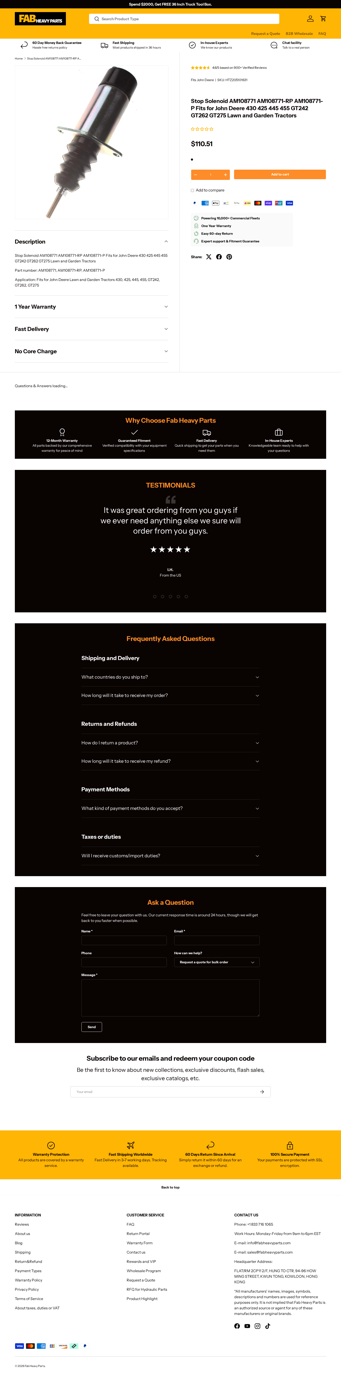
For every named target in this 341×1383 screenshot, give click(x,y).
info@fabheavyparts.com (269, 1243)
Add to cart (280, 174)
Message (88, 975)
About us (22, 1233)
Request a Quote (265, 33)
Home (19, 58)
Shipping (23, 1252)
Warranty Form (140, 1243)
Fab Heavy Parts (35, 1366)
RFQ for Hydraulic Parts (147, 1289)
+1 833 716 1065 (260, 1224)
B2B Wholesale (299, 33)
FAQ (322, 33)
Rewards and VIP (141, 1261)
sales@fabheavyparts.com (270, 1252)
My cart (190, 33)
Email (178, 931)
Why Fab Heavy (76, 33)
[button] (202, 129)
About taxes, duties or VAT (37, 1308)
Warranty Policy (28, 1280)
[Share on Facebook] (219, 257)
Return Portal (138, 1233)
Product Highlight (142, 1298)
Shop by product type (33, 33)
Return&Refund (28, 1261)
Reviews (132, 33)
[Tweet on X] (209, 257)
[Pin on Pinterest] (229, 257)
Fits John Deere (202, 80)
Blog (19, 1243)
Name (85, 931)
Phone (86, 953)
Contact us (155, 33)
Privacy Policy (27, 1289)
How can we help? (188, 953)
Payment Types (28, 1270)
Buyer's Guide (108, 33)
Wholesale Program (144, 1270)
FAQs (174, 33)
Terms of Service (29, 1298)
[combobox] (184, 19)
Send (92, 1027)
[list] (91, 142)
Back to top (170, 1187)
